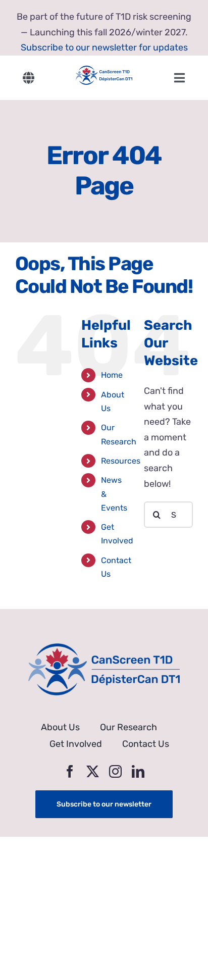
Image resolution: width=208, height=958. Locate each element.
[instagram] (115, 771)
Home (112, 375)
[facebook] (70, 771)
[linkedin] (138, 771)
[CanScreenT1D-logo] (104, 70)
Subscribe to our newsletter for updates (104, 47)
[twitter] (92, 771)
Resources (120, 461)
